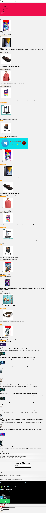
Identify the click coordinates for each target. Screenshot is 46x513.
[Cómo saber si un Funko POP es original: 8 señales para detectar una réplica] (3, 346)
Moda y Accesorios (5, 4)
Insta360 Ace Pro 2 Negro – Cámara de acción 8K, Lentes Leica (9, 134)
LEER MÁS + (1, 368)
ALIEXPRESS (4, 9)
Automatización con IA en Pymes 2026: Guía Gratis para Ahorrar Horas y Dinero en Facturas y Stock (18, 393)
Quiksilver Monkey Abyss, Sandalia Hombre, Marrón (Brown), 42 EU (10, 66)
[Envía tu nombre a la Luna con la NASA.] (1, 444)
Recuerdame (2, 510)
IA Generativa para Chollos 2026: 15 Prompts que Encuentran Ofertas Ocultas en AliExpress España (18, 384)
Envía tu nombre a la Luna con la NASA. (7, 446)
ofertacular (1, 163)
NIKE (3, 11)
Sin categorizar (1, 31)
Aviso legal (2, 494)
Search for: (1, 1)
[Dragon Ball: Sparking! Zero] (6, 30)
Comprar (2, 120)
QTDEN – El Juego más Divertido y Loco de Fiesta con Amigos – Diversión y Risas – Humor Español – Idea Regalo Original (18, 100)
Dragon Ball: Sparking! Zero (4, 32)
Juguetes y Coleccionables (5, 5)
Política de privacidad (3, 495)
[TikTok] (0, 492)
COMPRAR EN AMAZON (4, 102)
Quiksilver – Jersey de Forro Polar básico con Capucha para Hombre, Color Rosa (12, 83)
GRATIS (2, 13)
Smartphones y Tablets (5, 7)
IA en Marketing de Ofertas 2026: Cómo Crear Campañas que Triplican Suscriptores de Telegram (17, 357)
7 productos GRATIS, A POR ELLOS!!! (4, 453)
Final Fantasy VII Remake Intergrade (5, 337)
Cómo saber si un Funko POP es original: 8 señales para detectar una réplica (14, 348)
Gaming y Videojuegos (5, 8)
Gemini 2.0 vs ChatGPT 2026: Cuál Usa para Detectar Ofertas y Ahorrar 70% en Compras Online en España (19, 410)
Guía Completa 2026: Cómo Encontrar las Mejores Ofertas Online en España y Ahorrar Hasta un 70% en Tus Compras (21, 429)
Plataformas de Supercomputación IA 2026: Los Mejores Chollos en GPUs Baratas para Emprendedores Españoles (21, 402)
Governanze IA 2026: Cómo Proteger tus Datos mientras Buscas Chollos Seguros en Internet (16, 366)
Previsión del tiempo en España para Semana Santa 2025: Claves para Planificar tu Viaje (9, 460)
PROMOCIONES (3, 12)
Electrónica (4, 3)
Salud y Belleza (4, 6)
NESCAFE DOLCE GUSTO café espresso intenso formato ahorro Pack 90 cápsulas (12, 321)
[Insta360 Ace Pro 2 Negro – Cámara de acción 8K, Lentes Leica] (6, 132)
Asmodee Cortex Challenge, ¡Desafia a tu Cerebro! (7, 305)
